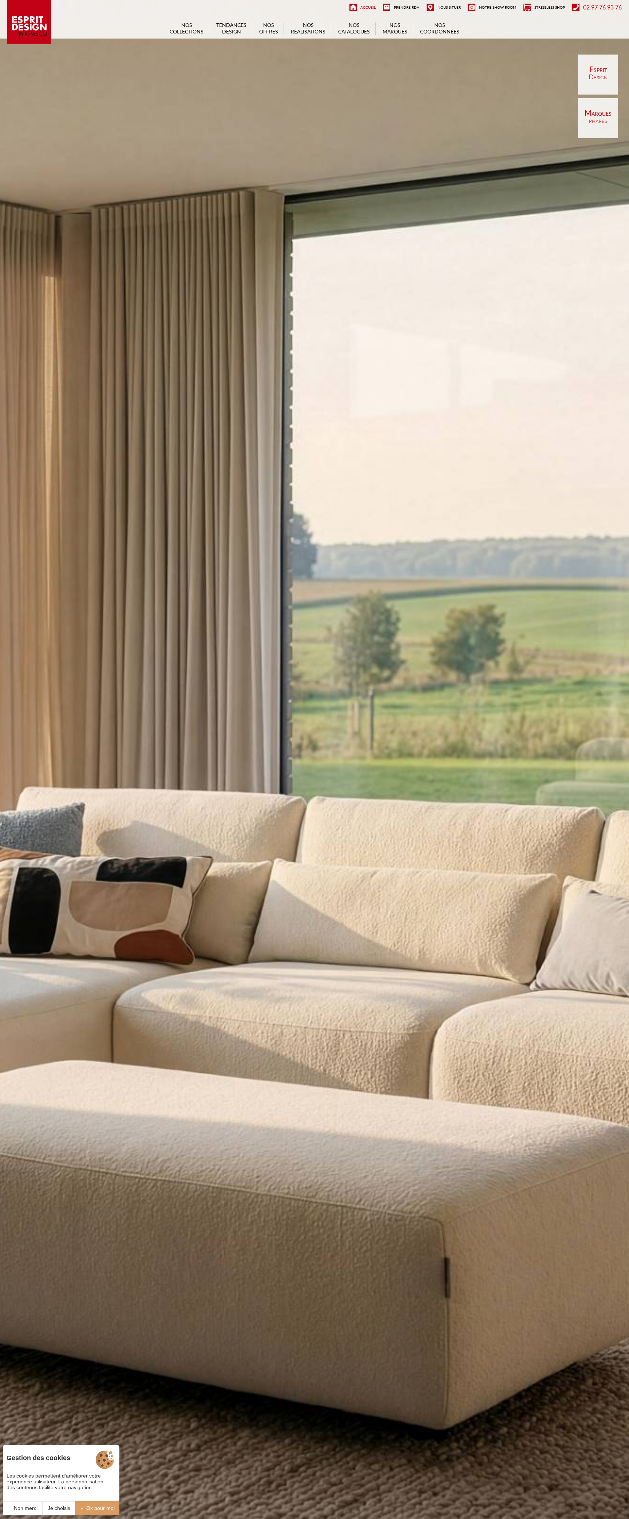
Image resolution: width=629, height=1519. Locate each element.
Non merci (24, 1508)
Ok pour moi (100, 1508)
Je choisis (59, 1508)
